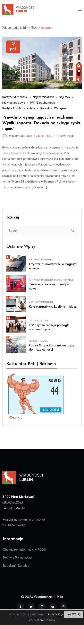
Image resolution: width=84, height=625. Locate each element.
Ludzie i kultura (39, 320)
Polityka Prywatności (17, 557)
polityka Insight (12, 108)
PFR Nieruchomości (42, 102)
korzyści (7, 97)
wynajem (60, 108)
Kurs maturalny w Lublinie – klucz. (53, 306)
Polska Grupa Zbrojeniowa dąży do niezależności (51, 347)
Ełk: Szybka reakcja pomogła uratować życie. (49, 327)
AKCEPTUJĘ (73, 614)
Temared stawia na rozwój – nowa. (49, 286)
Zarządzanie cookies (42, 620)
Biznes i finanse (64, 280)
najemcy (64, 97)
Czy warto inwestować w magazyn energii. (53, 266)
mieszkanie (20, 97)
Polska (31, 108)
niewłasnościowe (13, 102)
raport (44, 108)
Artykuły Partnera (41, 259)
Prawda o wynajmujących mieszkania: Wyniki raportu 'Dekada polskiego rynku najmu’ (41, 122)
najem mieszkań (43, 97)
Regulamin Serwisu (16, 565)
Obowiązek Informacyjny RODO (24, 549)
